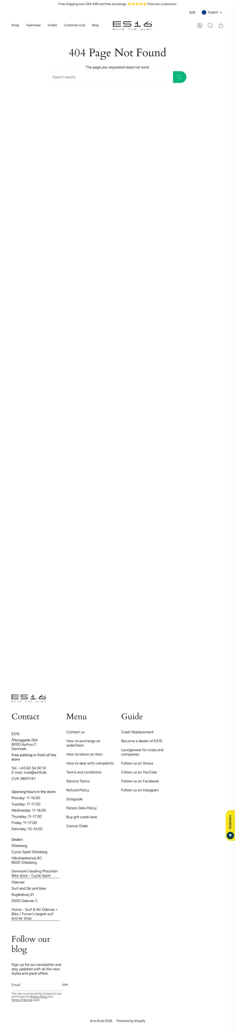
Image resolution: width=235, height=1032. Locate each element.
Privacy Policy (39, 996)
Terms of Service (21, 999)
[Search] (179, 77)
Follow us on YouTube (139, 772)
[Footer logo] (28, 698)
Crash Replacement (137, 732)
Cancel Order (77, 826)
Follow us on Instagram (140, 790)
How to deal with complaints (90, 763)
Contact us (75, 732)
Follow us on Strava (137, 763)
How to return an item (84, 754)
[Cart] (220, 25)
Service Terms (78, 781)
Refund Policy (77, 790)
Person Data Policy (81, 808)
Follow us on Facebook (140, 781)
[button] (33, 25)
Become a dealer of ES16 (141, 741)
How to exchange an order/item (83, 743)
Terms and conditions (83, 772)
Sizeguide (74, 799)
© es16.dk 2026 (101, 1021)
